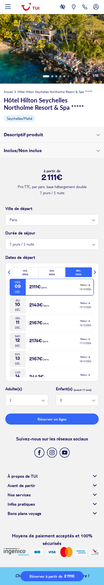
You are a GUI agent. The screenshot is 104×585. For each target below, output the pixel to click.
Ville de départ (18, 208)
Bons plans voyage (24, 513)
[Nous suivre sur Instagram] (52, 453)
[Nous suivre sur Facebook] (39, 453)
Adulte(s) (13, 388)
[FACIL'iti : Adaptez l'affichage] (63, 10)
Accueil (8, 92)
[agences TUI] (74, 10)
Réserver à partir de (52, 576)
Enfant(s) (64, 388)
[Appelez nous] (85, 10)
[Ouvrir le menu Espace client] (96, 10)
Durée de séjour (20, 232)
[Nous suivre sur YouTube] (65, 453)
